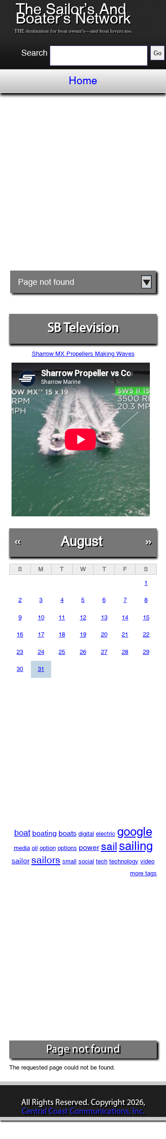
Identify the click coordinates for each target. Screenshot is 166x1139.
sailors (45, 860)
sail (109, 846)
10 (41, 617)
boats (68, 833)
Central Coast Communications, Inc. (83, 1112)
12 (83, 617)
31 (41, 668)
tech (101, 861)
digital (86, 833)
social (86, 861)
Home (83, 81)
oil (35, 847)
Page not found (46, 282)
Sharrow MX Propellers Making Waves (83, 353)
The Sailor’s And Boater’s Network (73, 14)
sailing (136, 846)
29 (146, 651)
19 (83, 634)
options (67, 847)
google (134, 831)
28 (125, 651)
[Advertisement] (83, 185)
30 (20, 668)
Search (34, 53)
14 (125, 617)
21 (125, 634)
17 (41, 634)
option (48, 847)
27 (104, 651)
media (22, 847)
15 (146, 617)
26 (83, 651)
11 (62, 617)
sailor (21, 861)
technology (123, 861)
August (81, 541)
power (89, 847)
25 (62, 651)
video (147, 861)
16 (20, 634)
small (69, 861)
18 (62, 634)
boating (44, 833)
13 (104, 617)
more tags (143, 873)
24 (41, 651)
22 (146, 634)
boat (22, 833)
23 (20, 651)
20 (104, 634)
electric (105, 833)
